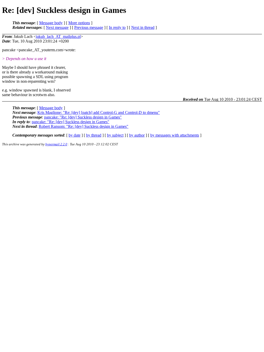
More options (79, 23)
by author (137, 135)
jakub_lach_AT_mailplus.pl (58, 36)
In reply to (117, 27)
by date (74, 135)
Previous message (88, 27)
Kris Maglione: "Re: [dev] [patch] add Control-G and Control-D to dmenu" (98, 112)
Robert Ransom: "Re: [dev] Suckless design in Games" (83, 126)
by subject (115, 135)
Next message (57, 27)
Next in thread (142, 27)
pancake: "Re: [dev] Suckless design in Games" (83, 117)
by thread (93, 135)
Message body (51, 23)
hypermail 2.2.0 (56, 144)
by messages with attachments (174, 135)
